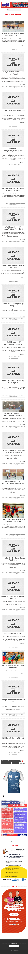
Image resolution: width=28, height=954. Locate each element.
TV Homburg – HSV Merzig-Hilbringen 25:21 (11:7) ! (13, 304)
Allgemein (10, 86)
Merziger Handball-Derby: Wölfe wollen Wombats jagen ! (13, 666)
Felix (7, 86)
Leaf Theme (16, 952)
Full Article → (22, 45)
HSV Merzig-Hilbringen (15, 950)
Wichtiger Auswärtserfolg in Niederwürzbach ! (13, 700)
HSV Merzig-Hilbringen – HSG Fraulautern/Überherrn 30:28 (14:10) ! (13, 189)
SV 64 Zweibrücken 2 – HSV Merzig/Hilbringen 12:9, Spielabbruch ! (13, 482)
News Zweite (18, 463)
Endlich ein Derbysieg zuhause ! (13, 633)
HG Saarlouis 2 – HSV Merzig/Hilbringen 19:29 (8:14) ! (13, 559)
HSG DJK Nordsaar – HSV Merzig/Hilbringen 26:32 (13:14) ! (13, 343)
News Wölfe (18, 86)
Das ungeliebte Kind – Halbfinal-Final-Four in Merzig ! (13, 73)
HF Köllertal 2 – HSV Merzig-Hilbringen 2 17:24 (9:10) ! (13, 597)
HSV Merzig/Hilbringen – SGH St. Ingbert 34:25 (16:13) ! (13, 381)
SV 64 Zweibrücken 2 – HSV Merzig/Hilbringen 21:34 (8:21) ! (13, 228)
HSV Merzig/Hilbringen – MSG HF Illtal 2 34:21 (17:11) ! (13, 266)
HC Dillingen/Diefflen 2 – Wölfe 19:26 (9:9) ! (13, 739)
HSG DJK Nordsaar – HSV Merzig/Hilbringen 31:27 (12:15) (13, 149)
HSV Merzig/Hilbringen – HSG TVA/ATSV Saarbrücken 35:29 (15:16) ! (13, 520)
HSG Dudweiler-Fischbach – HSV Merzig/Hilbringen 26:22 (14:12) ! (13, 414)
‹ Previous (9, 760)
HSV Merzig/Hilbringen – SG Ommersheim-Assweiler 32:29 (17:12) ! (13, 34)
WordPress (25, 952)
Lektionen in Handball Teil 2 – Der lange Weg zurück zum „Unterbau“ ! (13, 451)
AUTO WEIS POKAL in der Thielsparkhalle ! (13, 111)
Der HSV (14, 86)
